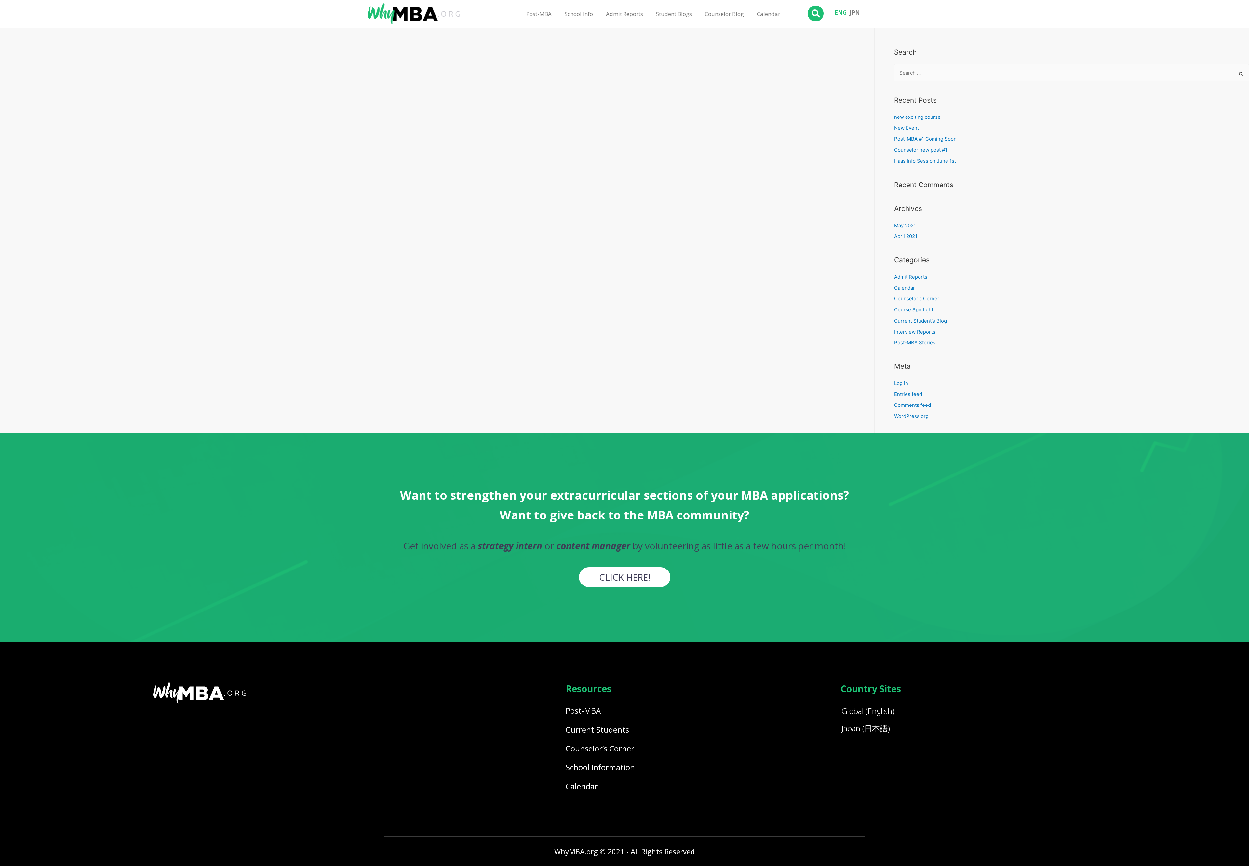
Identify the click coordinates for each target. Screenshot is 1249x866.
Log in (901, 383)
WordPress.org (911, 416)
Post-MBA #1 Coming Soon (925, 139)
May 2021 (905, 225)
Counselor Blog (724, 14)
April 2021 (905, 236)
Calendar (768, 14)
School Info (579, 14)
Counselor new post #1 (920, 150)
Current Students (597, 729)
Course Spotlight (913, 310)
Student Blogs (674, 14)
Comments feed (912, 405)
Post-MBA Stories (914, 342)
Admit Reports (624, 14)
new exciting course (917, 117)
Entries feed (908, 394)
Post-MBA (539, 14)
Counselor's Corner (916, 299)
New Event (906, 128)
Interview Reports (914, 332)
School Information (600, 767)
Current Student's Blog (920, 321)
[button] (624, 577)
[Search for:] (1071, 73)
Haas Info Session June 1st (925, 161)
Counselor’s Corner (600, 748)
